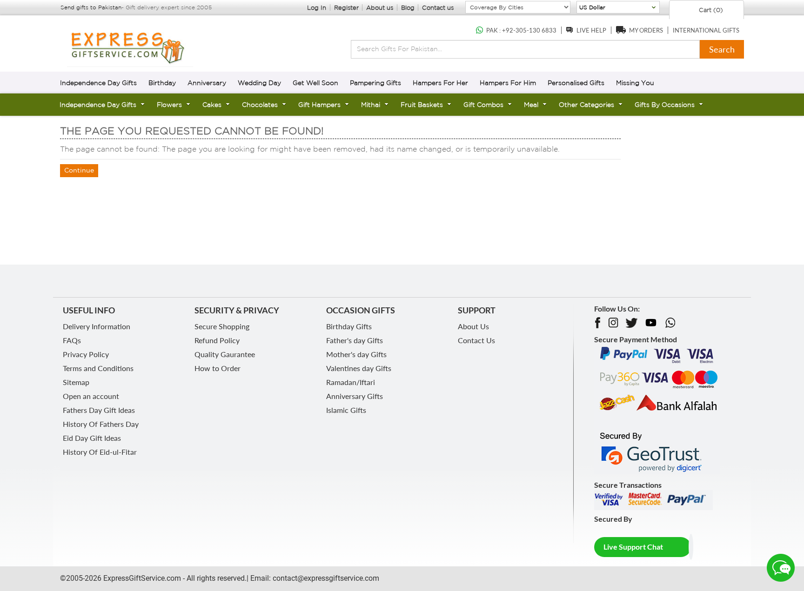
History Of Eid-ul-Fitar (100, 451)
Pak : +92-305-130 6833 (521, 30)
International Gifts (706, 30)
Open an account (91, 396)
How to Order (217, 368)
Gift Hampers (319, 104)
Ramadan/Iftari (350, 382)
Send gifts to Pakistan (90, 7)
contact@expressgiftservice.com (325, 578)
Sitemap (76, 382)
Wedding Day (259, 82)
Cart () (710, 10)
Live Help (591, 30)
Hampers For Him (508, 82)
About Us (473, 326)
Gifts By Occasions (665, 104)
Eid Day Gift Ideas (92, 437)
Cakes (211, 104)
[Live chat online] (781, 568)
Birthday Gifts (349, 326)
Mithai (370, 104)
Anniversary (207, 82)
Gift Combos (483, 104)
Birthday (162, 82)
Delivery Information (96, 326)
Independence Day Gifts (98, 82)
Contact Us (476, 340)
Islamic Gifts (346, 409)
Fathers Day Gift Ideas (99, 409)
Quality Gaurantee (224, 354)
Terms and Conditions (98, 368)
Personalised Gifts (576, 82)
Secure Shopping (221, 326)
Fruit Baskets (422, 104)
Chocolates (260, 104)
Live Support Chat (633, 546)
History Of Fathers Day (101, 423)
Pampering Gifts (375, 82)
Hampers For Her (440, 82)
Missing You (635, 82)
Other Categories (586, 104)
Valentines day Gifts (358, 368)
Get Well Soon (315, 82)
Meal (531, 104)
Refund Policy (217, 340)
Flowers (169, 104)
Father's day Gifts (354, 340)
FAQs (72, 340)
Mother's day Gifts (356, 354)
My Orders (646, 30)
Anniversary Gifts (354, 396)
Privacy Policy (86, 354)
